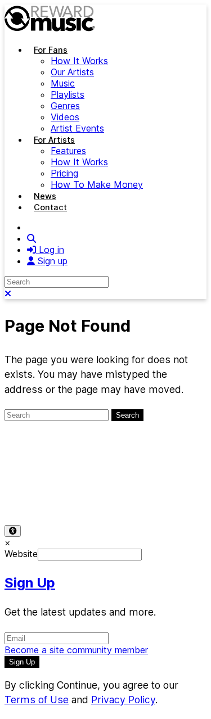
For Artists (54, 139)
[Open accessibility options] (13, 531)
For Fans (51, 50)
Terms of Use (33, 483)
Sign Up (30, 583)
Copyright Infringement (130, 494)
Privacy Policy (99, 483)
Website (21, 553)
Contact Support (39, 494)
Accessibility (164, 483)
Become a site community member (76, 649)
